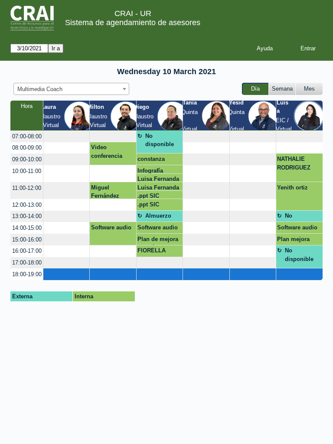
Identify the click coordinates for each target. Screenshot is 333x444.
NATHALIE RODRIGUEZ (293, 163)
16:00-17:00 (27, 251)
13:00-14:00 (27, 216)
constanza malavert (151, 160)
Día (255, 88)
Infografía (150, 170)
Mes (309, 88)
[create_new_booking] (66, 136)
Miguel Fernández (105, 191)
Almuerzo (158, 215)
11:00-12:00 (26, 188)
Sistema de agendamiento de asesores (132, 22)
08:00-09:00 (27, 147)
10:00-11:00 (26, 171)
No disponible (159, 140)
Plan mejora (293, 239)
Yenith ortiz (292, 187)
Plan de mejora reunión (157, 240)
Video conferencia (106, 151)
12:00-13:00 (27, 205)
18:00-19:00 (27, 274)
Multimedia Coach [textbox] (39, 89)
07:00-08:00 (27, 136)
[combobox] (71, 89)
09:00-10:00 (27, 159)
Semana (282, 88)
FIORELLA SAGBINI (151, 252)
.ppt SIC (148, 196)
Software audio (111, 227)
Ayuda (265, 48)
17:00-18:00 (27, 262)
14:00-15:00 (27, 228)
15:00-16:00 (27, 239)
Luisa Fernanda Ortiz (158, 179)
